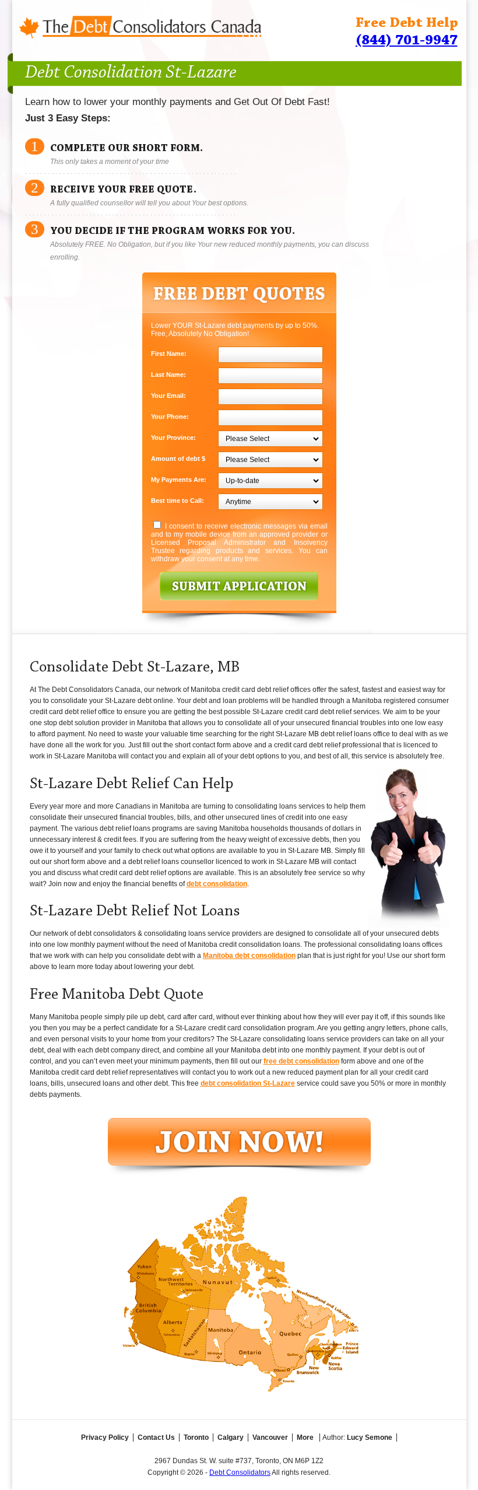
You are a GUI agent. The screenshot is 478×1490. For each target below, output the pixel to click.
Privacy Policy (105, 1437)
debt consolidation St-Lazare (248, 1083)
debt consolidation (217, 884)
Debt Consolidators (239, 1472)
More (305, 1437)
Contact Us (156, 1437)
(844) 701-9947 (407, 40)
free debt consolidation (301, 1061)
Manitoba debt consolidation (249, 956)
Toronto (196, 1437)
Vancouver (270, 1437)
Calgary (230, 1437)
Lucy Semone (369, 1437)
